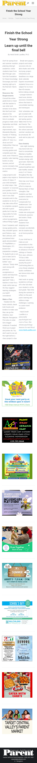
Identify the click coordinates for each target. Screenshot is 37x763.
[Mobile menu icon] (33, 3)
